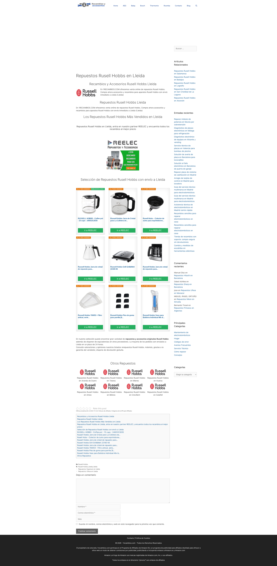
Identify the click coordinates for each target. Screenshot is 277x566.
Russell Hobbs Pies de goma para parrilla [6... (122, 316)
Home (115, 6)
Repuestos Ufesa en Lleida (88, 471)
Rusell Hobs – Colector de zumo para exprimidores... (153, 220)
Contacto (178, 6)
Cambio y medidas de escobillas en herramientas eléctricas (184, 248)
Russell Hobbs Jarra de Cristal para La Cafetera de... (122, 220)
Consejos (178, 355)
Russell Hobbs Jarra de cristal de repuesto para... (90, 268)
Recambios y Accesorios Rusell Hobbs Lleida (95, 416)
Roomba (167, 6)
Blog (188, 6)
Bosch (142, 6)
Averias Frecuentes (182, 345)
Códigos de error (181, 342)
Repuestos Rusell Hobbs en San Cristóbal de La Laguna (184, 92)
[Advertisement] (138, 26)
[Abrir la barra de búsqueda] (196, 6)
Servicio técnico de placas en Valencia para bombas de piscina (184, 148)
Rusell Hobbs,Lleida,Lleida (87, 467)
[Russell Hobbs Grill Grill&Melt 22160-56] (122, 252)
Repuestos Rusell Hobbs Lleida (89, 419)
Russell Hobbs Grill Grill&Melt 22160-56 (122, 268)
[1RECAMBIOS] (91, 4)
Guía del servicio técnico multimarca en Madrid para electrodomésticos (184, 190)
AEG (124, 6)
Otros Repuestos (84, 456)
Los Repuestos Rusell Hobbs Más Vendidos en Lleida (98, 422)
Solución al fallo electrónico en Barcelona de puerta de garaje (185, 166)
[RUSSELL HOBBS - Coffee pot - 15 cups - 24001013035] (90, 203)
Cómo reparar (180, 352)
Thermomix (154, 6)
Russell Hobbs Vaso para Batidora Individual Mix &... (154, 316)
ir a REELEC (90, 230)
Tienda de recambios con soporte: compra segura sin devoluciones (185, 239)
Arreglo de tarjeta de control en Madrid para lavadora (184, 181)
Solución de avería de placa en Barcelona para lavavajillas (184, 157)
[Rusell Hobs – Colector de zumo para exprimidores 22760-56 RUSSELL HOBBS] (155, 203)
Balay (133, 6)
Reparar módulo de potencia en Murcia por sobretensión (184, 122)
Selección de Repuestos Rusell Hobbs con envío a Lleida (100, 429)
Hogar (176, 338)
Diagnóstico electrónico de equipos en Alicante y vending (185, 139)
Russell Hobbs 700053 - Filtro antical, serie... (90, 316)
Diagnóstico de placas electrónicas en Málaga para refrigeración (184, 131)
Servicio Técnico (181, 348)
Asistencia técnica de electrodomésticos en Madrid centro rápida (183, 207)
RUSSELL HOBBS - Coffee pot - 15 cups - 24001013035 (90, 220)
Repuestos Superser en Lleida (89, 469)
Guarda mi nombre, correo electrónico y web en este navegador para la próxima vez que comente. (121, 524)
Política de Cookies (142, 538)
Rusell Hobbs (83, 464)
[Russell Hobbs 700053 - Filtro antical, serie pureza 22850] (90, 300)
